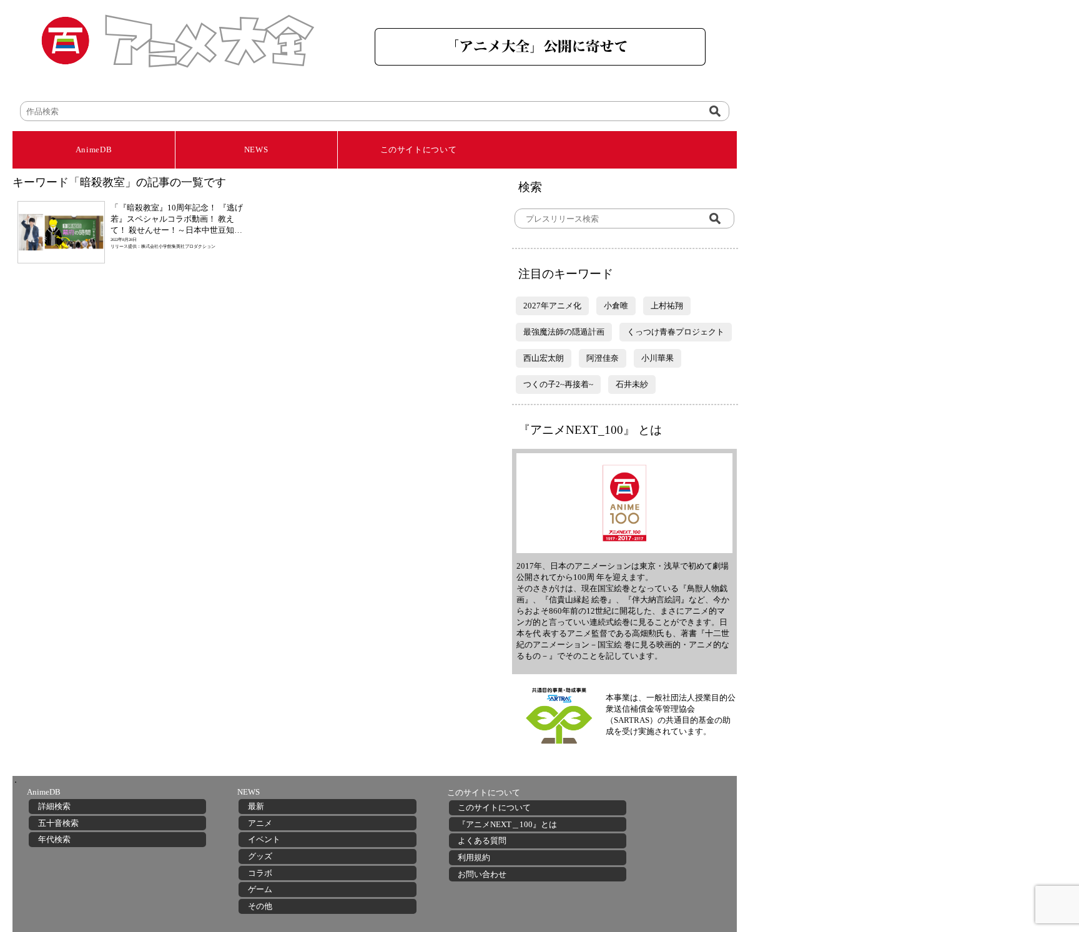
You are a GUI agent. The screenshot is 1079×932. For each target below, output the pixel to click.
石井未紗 (632, 384)
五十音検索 (58, 823)
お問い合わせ (482, 874)
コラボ (260, 873)
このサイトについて (418, 149)
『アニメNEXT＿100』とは (507, 824)
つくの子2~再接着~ (558, 384)
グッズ (260, 856)
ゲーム (260, 889)
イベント (264, 839)
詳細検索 (54, 806)
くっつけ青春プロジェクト (675, 331)
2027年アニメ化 (552, 305)
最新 (256, 806)
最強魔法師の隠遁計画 (563, 331)
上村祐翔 (667, 305)
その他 (260, 906)
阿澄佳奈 (602, 358)
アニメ (260, 823)
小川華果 (657, 358)
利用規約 (474, 857)
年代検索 (54, 839)
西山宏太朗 (543, 358)
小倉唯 (616, 305)
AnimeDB (94, 149)
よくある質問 (482, 840)
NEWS (256, 149)
